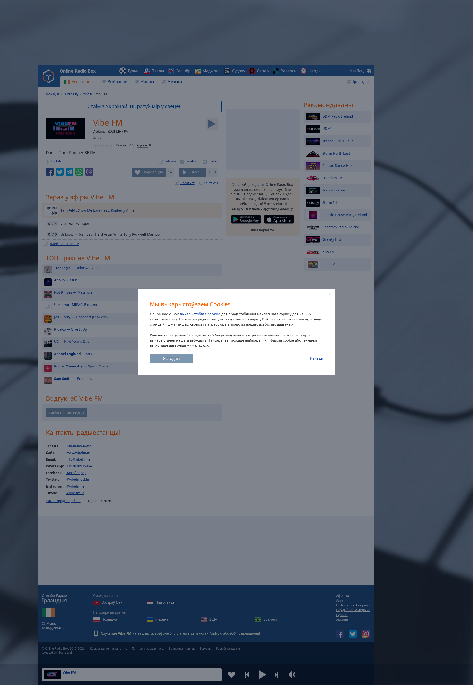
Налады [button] (316, 358)
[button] (330, 294)
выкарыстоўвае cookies (200, 314)
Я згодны (171, 358)
